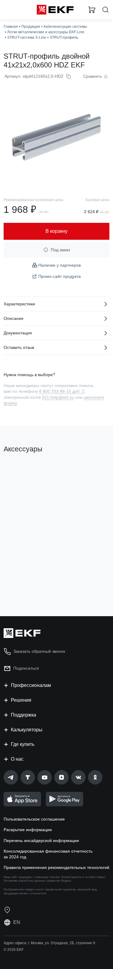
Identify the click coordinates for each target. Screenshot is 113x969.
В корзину (27, 587)
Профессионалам (31, 685)
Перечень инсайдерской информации (41, 840)
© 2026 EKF (14, 950)
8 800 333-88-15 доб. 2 (61, 391)
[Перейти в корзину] (92, 10)
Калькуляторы (26, 729)
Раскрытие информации (28, 829)
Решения (21, 700)
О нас (17, 759)
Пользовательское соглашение (34, 819)
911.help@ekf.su (58, 397)
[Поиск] (105, 9)
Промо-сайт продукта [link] (59, 276)
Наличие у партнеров (59, 265)
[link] (11, 777)
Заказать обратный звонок (39, 651)
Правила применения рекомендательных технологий (56, 867)
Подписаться (26, 668)
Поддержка (23, 714)
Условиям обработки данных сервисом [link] (32, 880)
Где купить (22, 744)
